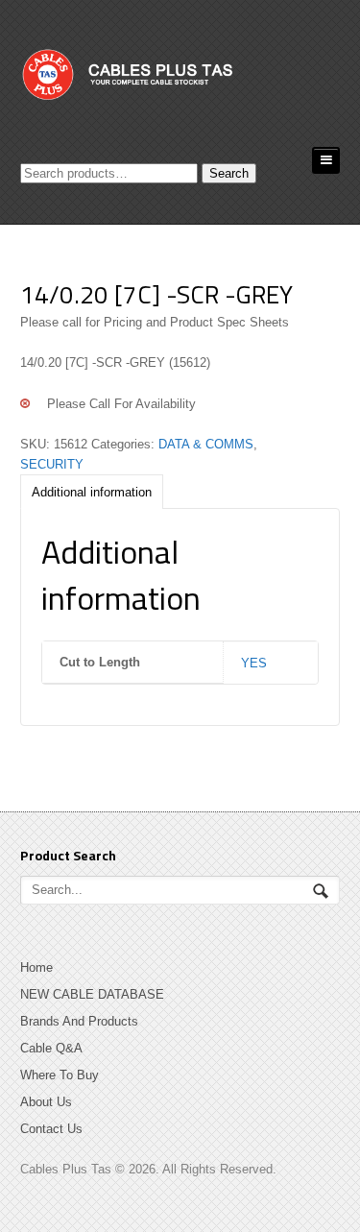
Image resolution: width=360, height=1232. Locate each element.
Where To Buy (59, 1075)
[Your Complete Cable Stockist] (163, 80)
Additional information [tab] (92, 492)
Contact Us (51, 1129)
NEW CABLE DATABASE (92, 994)
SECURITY (52, 464)
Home (36, 967)
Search (229, 173)
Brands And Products (79, 1021)
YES (254, 663)
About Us (46, 1102)
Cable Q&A (51, 1048)
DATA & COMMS (205, 444)
